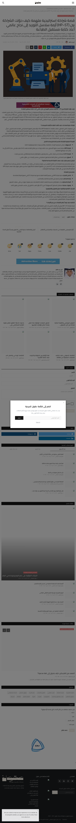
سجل (19, 418)
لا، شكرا (38, 422)
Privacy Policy (33, 817)
